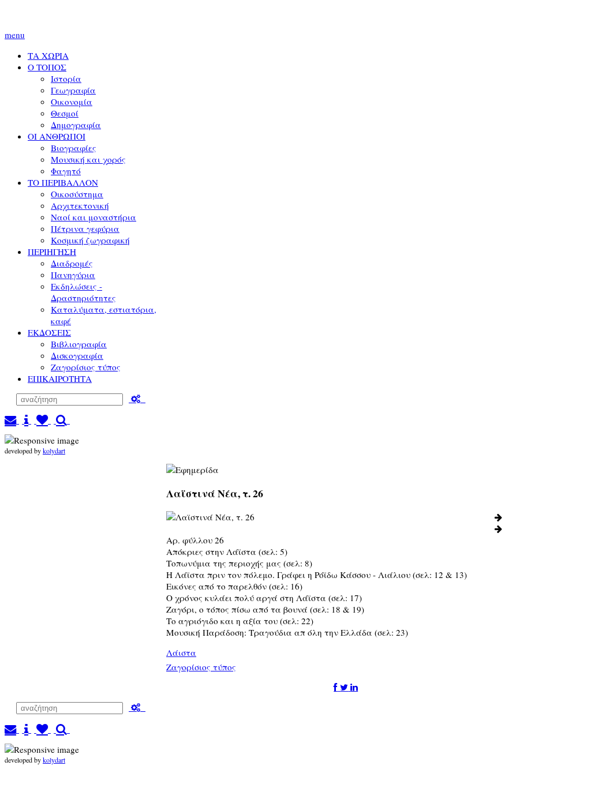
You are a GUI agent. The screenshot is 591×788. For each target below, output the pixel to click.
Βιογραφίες (73, 147)
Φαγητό (66, 171)
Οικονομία (71, 101)
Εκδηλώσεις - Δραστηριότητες (83, 291)
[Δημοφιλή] (42, 420)
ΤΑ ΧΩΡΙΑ (48, 55)
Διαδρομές (72, 263)
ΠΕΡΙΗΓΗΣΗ (52, 251)
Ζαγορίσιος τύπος (86, 367)
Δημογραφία (76, 124)
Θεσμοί (64, 113)
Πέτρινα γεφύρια (85, 228)
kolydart (54, 450)
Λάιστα (181, 652)
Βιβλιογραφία (79, 344)
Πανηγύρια (73, 274)
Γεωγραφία (73, 90)
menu (15, 34)
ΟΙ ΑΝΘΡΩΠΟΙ (56, 136)
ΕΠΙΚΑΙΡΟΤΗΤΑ (60, 378)
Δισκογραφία (77, 355)
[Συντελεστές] (26, 420)
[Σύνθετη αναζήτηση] (137, 398)
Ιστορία (66, 78)
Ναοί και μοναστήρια (93, 217)
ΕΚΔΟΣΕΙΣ (49, 332)
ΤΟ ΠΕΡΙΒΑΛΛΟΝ (63, 182)
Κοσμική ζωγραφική (90, 240)
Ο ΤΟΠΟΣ (47, 67)
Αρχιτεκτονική (80, 205)
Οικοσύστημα (77, 194)
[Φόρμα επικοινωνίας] (12, 420)
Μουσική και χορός (88, 159)
